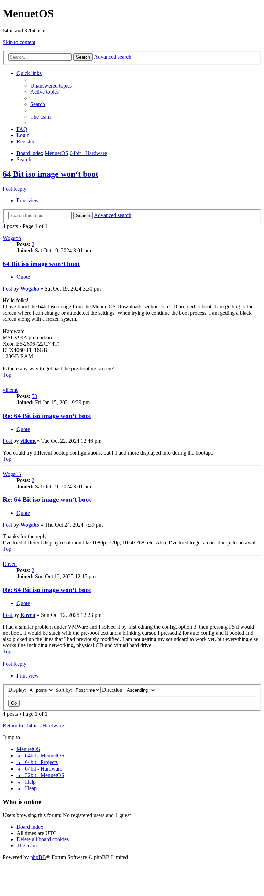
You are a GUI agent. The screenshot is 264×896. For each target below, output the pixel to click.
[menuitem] (51, 86)
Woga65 (12, 238)
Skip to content (19, 42)
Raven (10, 564)
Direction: (113, 690)
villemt (10, 390)
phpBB (38, 857)
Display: (18, 690)
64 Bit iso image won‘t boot (50, 174)
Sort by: (64, 690)
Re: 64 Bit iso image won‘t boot (47, 415)
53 (34, 396)
